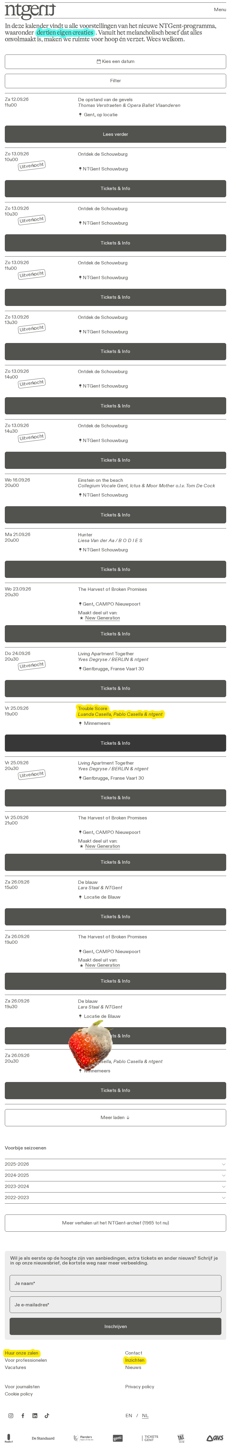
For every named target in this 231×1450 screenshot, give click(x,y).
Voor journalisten (22, 1386)
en (128, 1415)
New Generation (102, 618)
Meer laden (112, 1117)
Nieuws (133, 1367)
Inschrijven (115, 1326)
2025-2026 (17, 1164)
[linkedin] (34, 1415)
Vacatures (15, 1367)
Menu (220, 9)
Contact (133, 1353)
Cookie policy (19, 1394)
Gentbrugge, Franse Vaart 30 (113, 669)
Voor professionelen (26, 1360)
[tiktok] (47, 1415)
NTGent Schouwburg (105, 169)
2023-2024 (17, 1186)
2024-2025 (17, 1175)
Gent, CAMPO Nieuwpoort (111, 604)
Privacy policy (139, 1386)
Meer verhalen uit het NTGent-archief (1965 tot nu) (115, 1223)
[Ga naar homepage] (28, 11)
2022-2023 (17, 1197)
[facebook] (23, 1415)
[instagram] (10, 1415)
